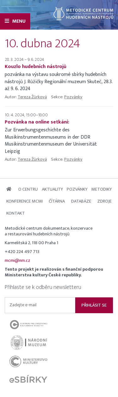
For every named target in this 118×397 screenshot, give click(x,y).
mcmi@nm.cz (17, 260)
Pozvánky (73, 97)
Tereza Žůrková (32, 97)
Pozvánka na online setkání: (37, 122)
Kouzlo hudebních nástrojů (35, 66)
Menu (18, 21)
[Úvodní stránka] (83, 13)
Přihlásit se (94, 305)
